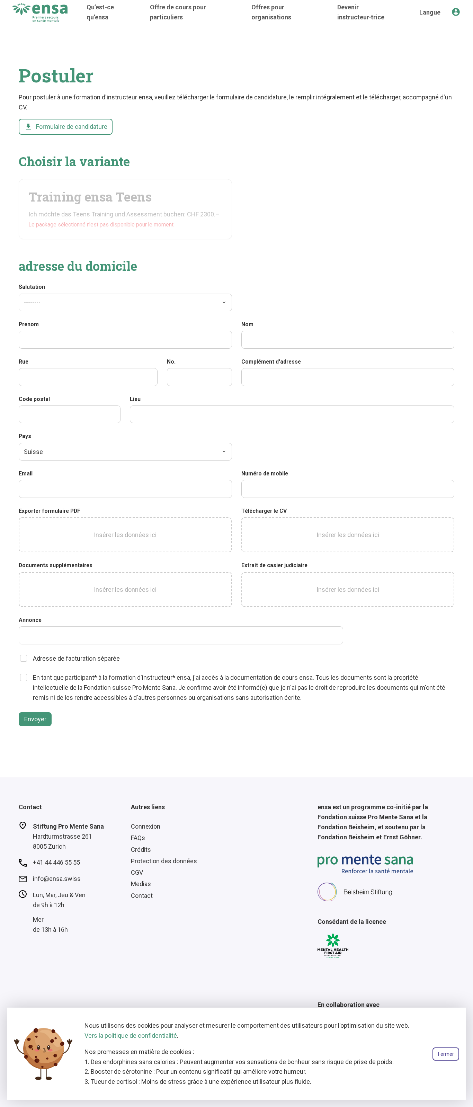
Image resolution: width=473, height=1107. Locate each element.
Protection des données (164, 861)
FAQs (138, 837)
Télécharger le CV (264, 511)
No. (171, 361)
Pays (25, 436)
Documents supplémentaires (55, 565)
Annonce (30, 620)
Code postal (34, 399)
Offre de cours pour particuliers (178, 12)
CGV (137, 872)
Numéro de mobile (264, 473)
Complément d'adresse (271, 361)
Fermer (446, 1054)
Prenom (29, 324)
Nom (247, 324)
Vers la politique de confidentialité (130, 1035)
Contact (142, 895)
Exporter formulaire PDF (49, 511)
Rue (23, 361)
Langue (429, 12)
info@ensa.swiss (57, 878)
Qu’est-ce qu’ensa (100, 12)
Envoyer (35, 719)
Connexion (145, 826)
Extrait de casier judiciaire (274, 565)
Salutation (32, 287)
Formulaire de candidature (65, 127)
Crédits (141, 849)
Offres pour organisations (271, 12)
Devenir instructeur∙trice (360, 12)
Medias (141, 883)
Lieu (135, 399)
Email (26, 473)
